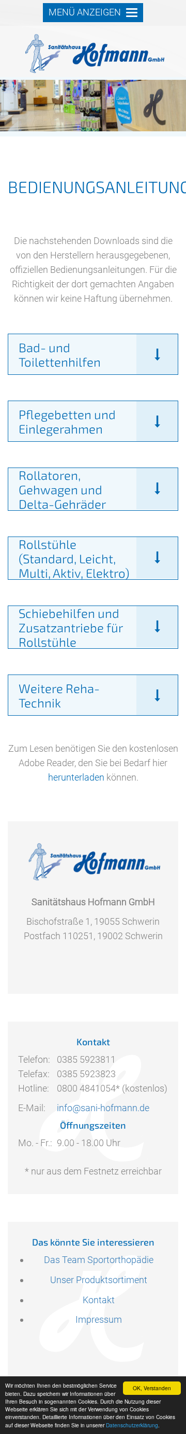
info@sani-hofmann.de (103, 1107)
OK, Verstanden (152, 1388)
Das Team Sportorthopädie (98, 1259)
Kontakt (99, 1299)
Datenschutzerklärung (132, 1425)
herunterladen (76, 777)
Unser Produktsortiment (98, 1279)
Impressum (98, 1319)
